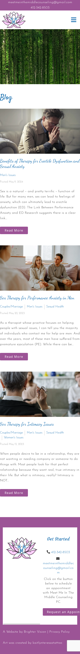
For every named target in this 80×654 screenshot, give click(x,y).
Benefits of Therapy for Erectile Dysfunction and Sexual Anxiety (40, 163)
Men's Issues (8, 175)
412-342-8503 (40, 8)
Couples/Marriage (11, 306)
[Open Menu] (73, 20)
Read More (14, 230)
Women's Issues (13, 437)
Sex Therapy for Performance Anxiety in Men (37, 298)
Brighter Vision (35, 632)
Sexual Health (55, 306)
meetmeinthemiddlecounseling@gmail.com (40, 2)
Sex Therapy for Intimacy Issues (27, 424)
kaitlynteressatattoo (47, 643)
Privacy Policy (59, 632)
